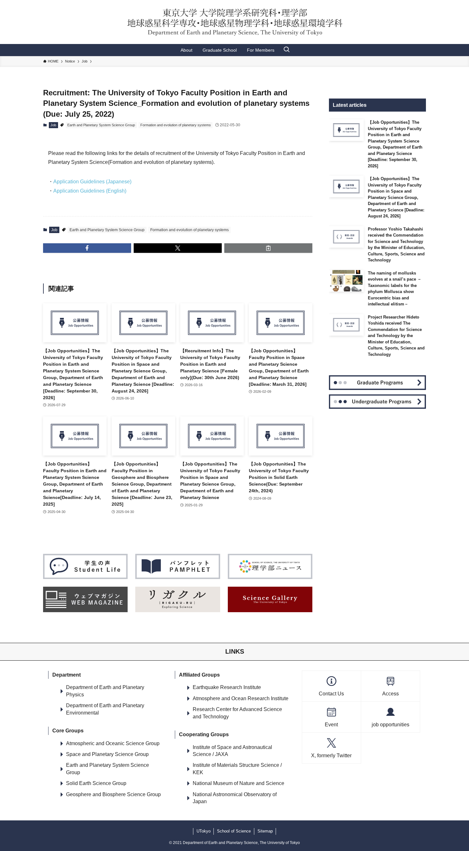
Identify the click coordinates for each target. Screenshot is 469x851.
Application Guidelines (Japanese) (92, 181)
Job (53, 125)
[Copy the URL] (268, 248)
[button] (87, 248)
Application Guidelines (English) (89, 191)
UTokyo (204, 831)
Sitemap (265, 831)
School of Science (234, 831)
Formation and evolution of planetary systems (175, 125)
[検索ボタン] (286, 50)
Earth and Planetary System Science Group (101, 125)
